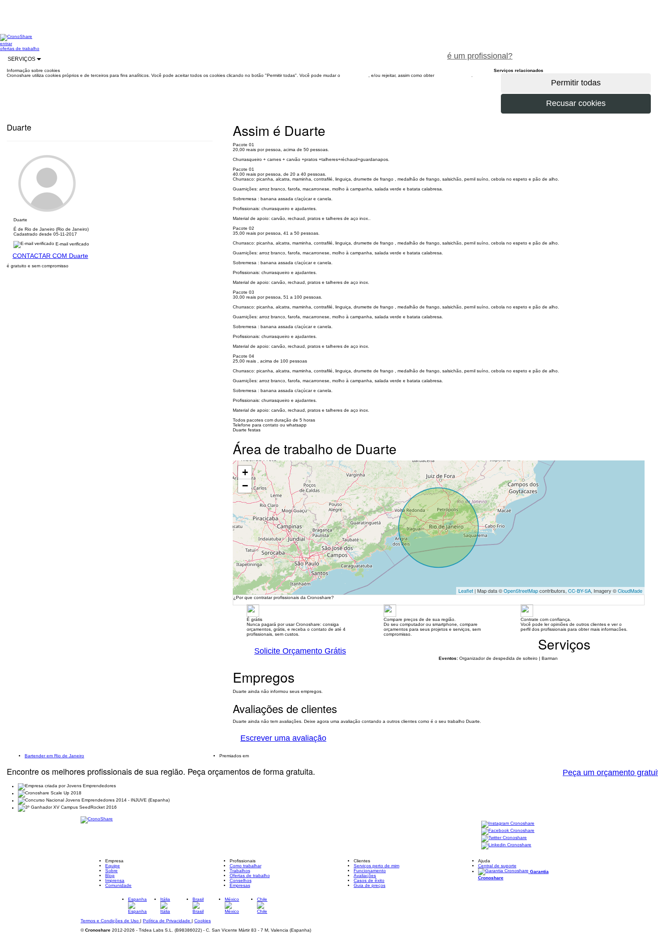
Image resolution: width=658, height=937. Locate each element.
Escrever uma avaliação (283, 738)
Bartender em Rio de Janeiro (54, 755)
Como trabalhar (245, 865)
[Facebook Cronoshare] (507, 831)
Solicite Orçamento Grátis (300, 650)
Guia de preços (369, 885)
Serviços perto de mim (376, 865)
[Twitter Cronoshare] (504, 838)
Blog (110, 875)
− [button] (245, 485)
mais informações (453, 75)
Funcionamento (370, 870)
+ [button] (245, 472)
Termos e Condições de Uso (110, 920)
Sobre (111, 870)
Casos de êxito (369, 880)
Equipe (112, 865)
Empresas (240, 885)
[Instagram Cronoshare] (507, 824)
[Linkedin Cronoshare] (506, 845)
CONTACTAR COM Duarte (50, 255)
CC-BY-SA (579, 590)
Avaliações (365, 875)
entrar (6, 43)
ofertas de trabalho (19, 48)
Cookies (202, 920)
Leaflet (465, 590)
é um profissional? (480, 55)
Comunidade (118, 885)
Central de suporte (497, 865)
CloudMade (630, 590)
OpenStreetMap (521, 590)
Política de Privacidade (167, 920)
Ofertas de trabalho (250, 875)
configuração (355, 75)
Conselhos (241, 880)
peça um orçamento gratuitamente (589, 50)
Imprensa (114, 880)
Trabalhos (240, 870)
